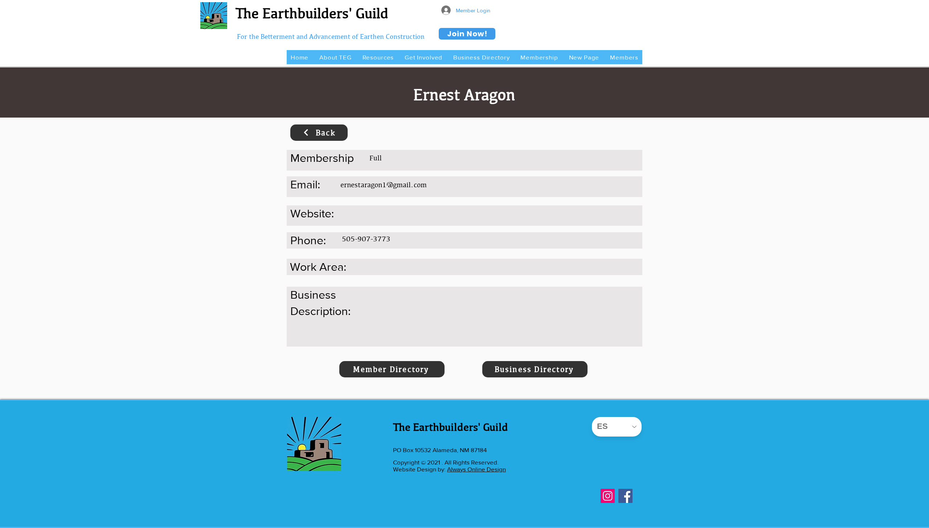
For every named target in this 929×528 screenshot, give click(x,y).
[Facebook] (625, 496)
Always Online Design (476, 469)
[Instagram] (608, 496)
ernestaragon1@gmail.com (383, 185)
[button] (335, 57)
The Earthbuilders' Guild (312, 13)
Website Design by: (420, 469)
